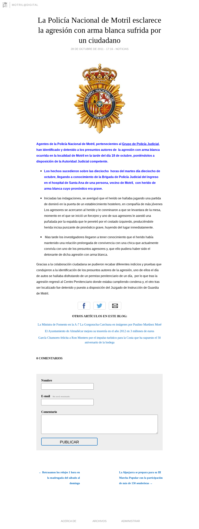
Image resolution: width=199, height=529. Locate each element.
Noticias (122, 48)
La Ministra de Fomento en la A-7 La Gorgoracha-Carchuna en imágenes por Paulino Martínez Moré (99, 324)
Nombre (46, 380)
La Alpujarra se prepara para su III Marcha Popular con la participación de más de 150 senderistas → (141, 478)
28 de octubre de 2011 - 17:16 (92, 48)
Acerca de (68, 521)
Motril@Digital (25, 4)
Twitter (99, 306)
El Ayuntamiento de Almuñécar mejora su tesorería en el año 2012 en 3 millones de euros (99, 331)
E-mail (55, 396)
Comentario (49, 411)
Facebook (84, 306)
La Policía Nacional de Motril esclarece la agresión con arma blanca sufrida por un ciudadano (99, 30)
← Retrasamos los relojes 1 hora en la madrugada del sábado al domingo (59, 478)
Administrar (130, 521)
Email (115, 306)
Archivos (99, 521)
